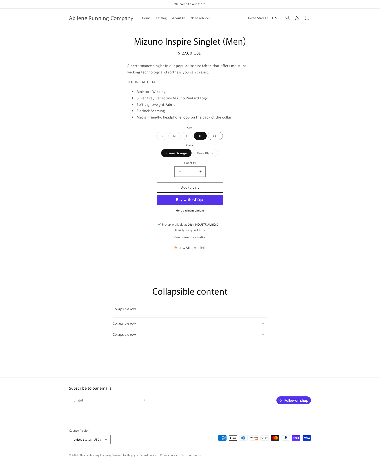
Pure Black (207, 154)
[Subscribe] (143, 400)
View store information (190, 237)
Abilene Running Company (95, 455)
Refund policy (148, 455)
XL (200, 136)
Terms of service (191, 455)
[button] (287, 18)
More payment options (190, 210)
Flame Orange (176, 153)
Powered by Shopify (123, 455)
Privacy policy (168, 455)
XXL (215, 136)
